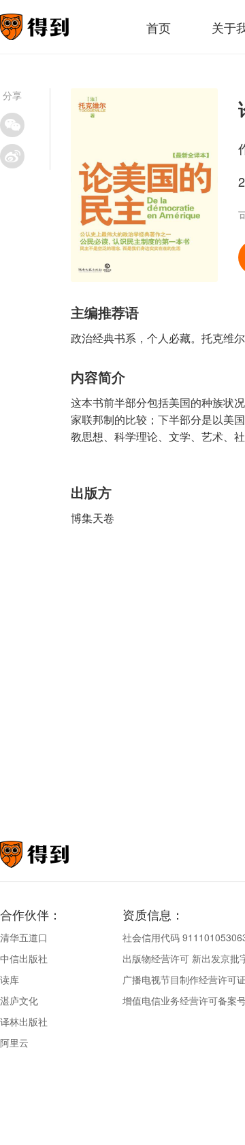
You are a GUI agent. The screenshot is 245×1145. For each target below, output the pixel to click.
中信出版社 (24, 958)
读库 (9, 979)
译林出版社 (24, 1021)
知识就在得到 (52, 854)
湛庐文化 (19, 1000)
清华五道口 (24, 937)
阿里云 (14, 1042)
